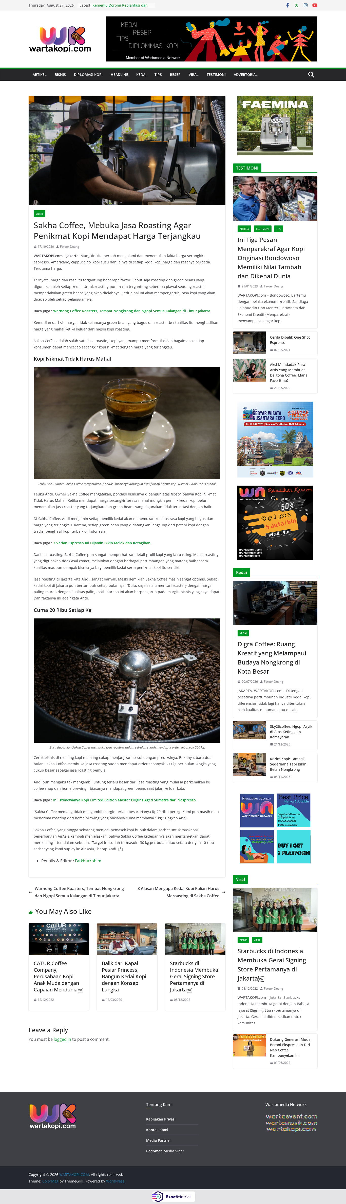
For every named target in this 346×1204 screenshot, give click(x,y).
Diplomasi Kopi (88, 74)
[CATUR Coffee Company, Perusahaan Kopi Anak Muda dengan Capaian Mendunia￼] (59, 927)
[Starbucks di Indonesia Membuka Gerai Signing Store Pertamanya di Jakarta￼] (195, 927)
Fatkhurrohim (88, 861)
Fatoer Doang (69, 246)
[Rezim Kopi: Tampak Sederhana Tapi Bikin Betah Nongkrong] (249, 768)
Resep (175, 74)
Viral (194, 74)
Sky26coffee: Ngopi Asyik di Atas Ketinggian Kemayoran (291, 731)
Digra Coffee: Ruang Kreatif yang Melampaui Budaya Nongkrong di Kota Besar (272, 657)
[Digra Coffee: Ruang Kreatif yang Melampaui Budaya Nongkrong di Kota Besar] (275, 603)
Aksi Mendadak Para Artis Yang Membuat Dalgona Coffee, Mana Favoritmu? (288, 372)
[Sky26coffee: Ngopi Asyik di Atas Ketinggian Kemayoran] (249, 735)
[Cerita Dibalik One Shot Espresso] (249, 343)
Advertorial (246, 74)
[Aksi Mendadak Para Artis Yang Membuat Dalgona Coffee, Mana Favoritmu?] (249, 376)
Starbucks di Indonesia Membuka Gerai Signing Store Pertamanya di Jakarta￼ (194, 976)
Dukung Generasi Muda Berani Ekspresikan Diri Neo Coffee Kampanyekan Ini (290, 1047)
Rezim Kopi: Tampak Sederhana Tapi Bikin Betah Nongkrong (288, 764)
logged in (62, 1039)
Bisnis (60, 74)
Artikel (40, 74)
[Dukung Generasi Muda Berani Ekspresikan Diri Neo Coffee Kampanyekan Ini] (249, 1051)
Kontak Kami (157, 1129)
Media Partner (158, 1140)
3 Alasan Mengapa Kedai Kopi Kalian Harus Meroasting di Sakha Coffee (178, 892)
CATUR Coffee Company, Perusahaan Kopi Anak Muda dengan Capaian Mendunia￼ (58, 976)
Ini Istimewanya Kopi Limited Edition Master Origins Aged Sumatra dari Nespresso (124, 800)
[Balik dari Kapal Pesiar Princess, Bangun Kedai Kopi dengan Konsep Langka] (127, 927)
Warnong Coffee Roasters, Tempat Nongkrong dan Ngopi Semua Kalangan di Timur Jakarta (131, 310)
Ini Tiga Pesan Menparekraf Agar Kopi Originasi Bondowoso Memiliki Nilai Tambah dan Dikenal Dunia (271, 257)
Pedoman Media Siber (165, 1151)
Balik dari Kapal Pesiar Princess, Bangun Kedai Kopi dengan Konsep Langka (124, 976)
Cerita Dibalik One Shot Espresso (290, 340)
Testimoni (216, 74)
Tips (158, 74)
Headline (119, 74)
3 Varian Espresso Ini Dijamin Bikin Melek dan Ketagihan (101, 543)
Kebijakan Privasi (161, 1119)
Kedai (141, 74)
